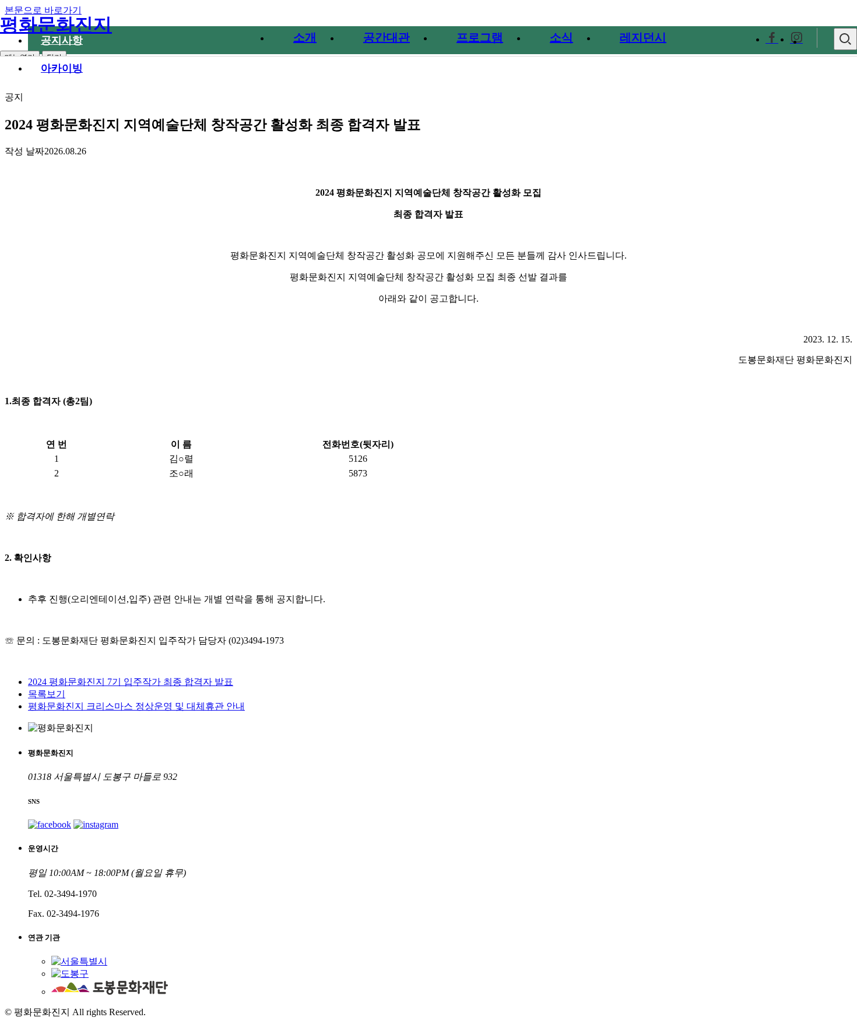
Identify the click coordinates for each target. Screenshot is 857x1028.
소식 (561, 37)
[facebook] (771, 39)
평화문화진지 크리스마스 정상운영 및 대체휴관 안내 (136, 706)
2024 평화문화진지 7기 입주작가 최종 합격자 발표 (130, 682)
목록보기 (46, 694)
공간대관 (386, 37)
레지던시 (643, 37)
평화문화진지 (56, 24)
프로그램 (479, 37)
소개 (305, 37)
